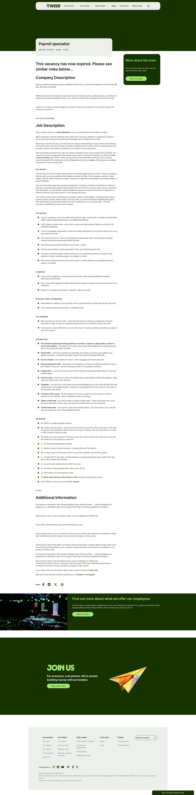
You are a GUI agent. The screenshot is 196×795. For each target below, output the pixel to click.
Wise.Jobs (94, 570)
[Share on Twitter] (55, 584)
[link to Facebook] (73, 767)
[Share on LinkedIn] (49, 584)
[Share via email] (62, 584)
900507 (131, 776)
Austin (76, 482)
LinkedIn (79, 575)
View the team (136, 79)
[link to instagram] (54, 767)
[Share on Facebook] (43, 584)
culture (113, 160)
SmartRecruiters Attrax (72, 780)
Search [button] (155, 737)
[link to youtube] (62, 767)
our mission (49, 118)
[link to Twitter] (77, 767)
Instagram (91, 575)
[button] (76, 6)
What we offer (83, 614)
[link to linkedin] (58, 767)
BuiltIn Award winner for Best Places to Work (60, 477)
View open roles (58, 686)
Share (38, 585)
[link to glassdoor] (68, 767)
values (92, 160)
